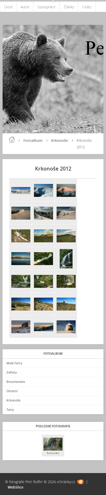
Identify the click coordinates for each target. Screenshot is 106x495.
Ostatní (11, 391)
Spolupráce (47, 6)
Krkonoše (59, 140)
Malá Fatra (14, 363)
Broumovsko (15, 382)
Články (69, 6)
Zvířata (11, 372)
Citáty (86, 6)
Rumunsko (53, 453)
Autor (25, 6)
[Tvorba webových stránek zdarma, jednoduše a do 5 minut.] (80, 481)
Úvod (8, 6)
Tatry (10, 409)
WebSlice (15, 487)
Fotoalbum (32, 140)
